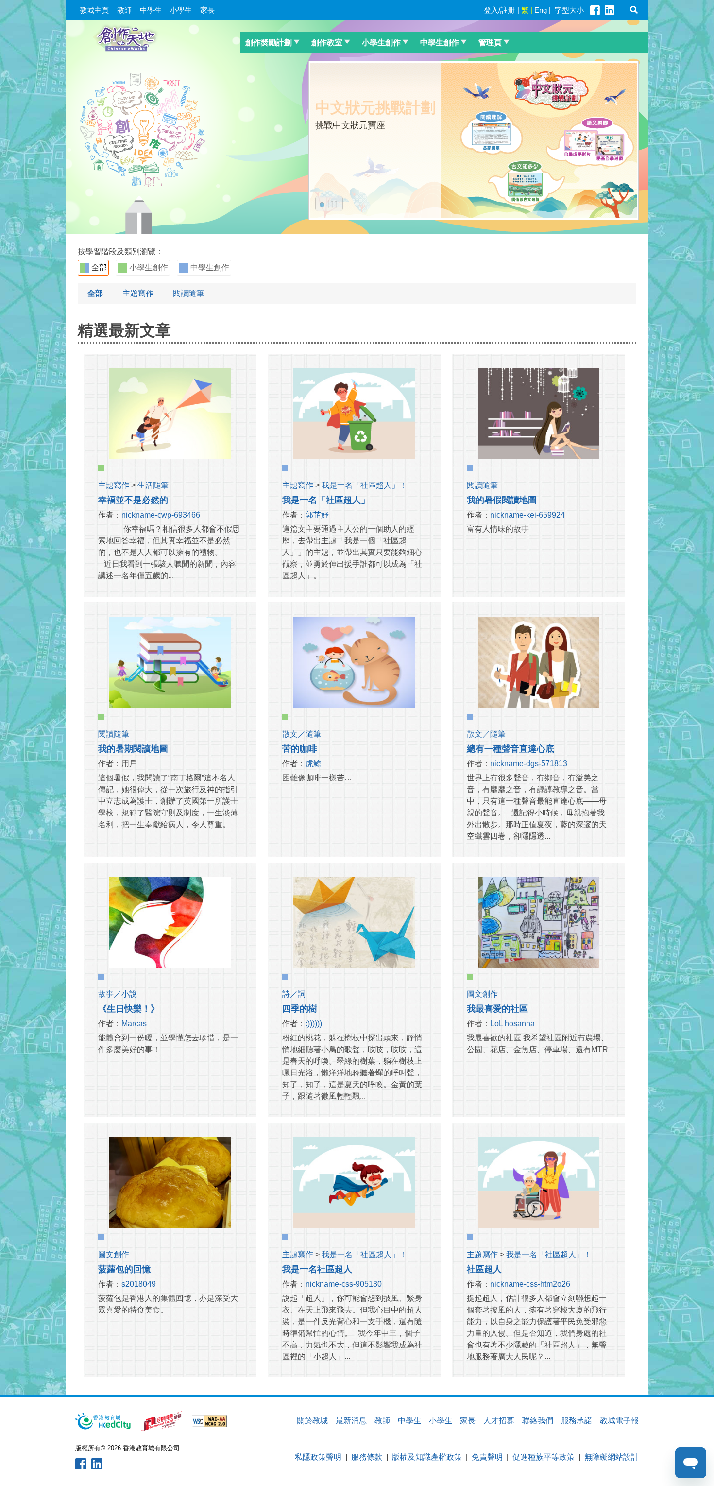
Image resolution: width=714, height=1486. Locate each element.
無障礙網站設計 (611, 1457)
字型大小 (569, 10)
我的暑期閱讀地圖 (133, 749)
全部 (98, 267)
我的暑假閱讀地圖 (502, 500)
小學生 (181, 10)
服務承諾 (576, 1421)
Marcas (134, 1023)
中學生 (151, 10)
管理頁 (490, 42)
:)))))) (314, 1023)
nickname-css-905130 (344, 1284)
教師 (124, 10)
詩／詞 (294, 994)
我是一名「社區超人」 (326, 500)
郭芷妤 (317, 515)
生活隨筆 (153, 485)
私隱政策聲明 (318, 1457)
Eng (540, 10)
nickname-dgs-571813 (528, 764)
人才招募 (498, 1421)
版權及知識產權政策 (427, 1457)
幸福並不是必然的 (133, 500)
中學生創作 (439, 42)
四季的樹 (299, 1009)
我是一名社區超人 (317, 1269)
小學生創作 (381, 42)
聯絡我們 (537, 1421)
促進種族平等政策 (543, 1457)
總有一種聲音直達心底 (510, 749)
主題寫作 (137, 293)
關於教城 (312, 1421)
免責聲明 (487, 1457)
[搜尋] (634, 10)
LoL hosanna (512, 1023)
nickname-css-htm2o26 (530, 1284)
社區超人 (484, 1269)
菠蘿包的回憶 (124, 1269)
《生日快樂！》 (128, 1009)
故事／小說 (117, 994)
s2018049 (138, 1284)
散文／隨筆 (301, 734)
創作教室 (326, 42)
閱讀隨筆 (188, 293)
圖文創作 (482, 994)
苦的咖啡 (299, 749)
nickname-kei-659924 (527, 515)
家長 (207, 10)
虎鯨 (313, 764)
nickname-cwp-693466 (160, 515)
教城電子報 (619, 1421)
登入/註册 (499, 10)
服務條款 (366, 1457)
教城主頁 (94, 10)
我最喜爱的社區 (497, 1009)
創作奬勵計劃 (268, 42)
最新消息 (351, 1421)
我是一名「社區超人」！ (364, 485)
